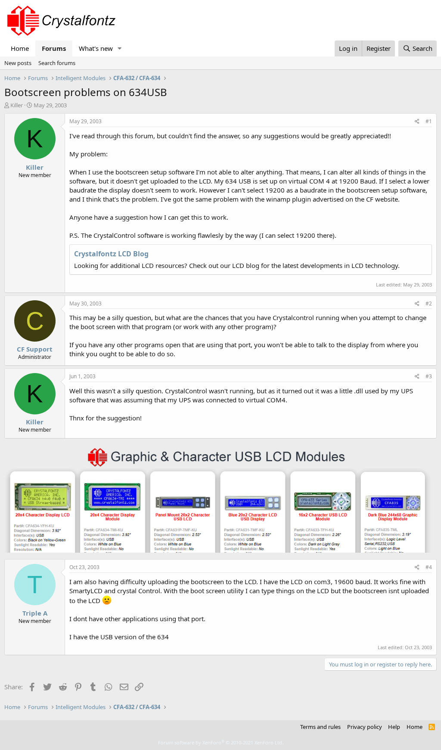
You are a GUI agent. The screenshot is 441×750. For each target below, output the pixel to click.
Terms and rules (320, 727)
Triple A (34, 613)
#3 (428, 376)
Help (394, 727)
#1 (428, 121)
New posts (17, 63)
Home (20, 48)
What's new (96, 48)
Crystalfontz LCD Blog (111, 253)
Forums (54, 48)
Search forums (56, 63)
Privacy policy (364, 727)
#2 (428, 303)
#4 (428, 567)
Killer (16, 105)
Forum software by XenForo (220, 742)
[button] (120, 48)
